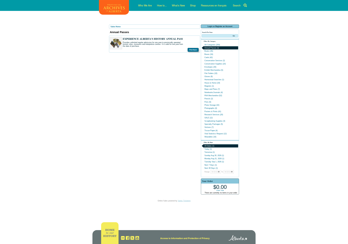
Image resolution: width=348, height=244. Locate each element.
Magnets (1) (209, 86)
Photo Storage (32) (211, 105)
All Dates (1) (209, 146)
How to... (162, 5)
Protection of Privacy (199, 238)
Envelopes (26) (210, 67)
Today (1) (208, 149)
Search (237, 5)
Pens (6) (207, 102)
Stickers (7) (209, 127)
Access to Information (171, 238)
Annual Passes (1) (211, 48)
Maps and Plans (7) (212, 89)
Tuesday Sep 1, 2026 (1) (214, 162)
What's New (178, 5)
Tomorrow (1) (209, 152)
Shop (193, 5)
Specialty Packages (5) (213, 124)
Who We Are (145, 5)
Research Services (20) (213, 115)
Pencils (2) (208, 99)
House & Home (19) (212, 83)
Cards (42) (208, 57)
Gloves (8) (208, 76)
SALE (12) (208, 118)
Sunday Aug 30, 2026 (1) (214, 155)
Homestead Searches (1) (214, 80)
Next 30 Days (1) (211, 168)
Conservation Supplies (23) (215, 64)
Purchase (193, 50)
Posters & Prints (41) (212, 111)
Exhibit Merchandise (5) (213, 70)
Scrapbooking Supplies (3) (214, 121)
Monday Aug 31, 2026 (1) (214, 159)
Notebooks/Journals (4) (213, 92)
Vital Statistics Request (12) (215, 134)
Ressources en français (213, 5)
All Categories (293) (212, 45)
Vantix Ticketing (184, 201)
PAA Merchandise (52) (213, 95)
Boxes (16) (208, 54)
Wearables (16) (210, 137)
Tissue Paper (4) (210, 130)
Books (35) (208, 51)
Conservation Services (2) (214, 61)
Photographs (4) (210, 108)
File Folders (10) (210, 73)
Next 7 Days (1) (210, 165)
